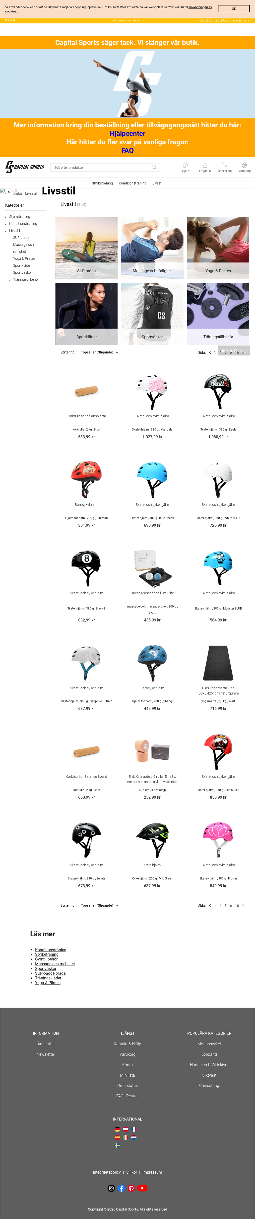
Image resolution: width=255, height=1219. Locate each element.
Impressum (152, 1172)
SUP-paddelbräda (50, 973)
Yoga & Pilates (24, 259)
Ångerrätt (46, 1044)
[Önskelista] (224, 166)
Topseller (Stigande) (97, 352)
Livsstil (31, 193)
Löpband (209, 1054)
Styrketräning (19, 217)
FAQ (127, 150)
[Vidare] (243, 905)
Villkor (131, 1172)
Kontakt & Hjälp (127, 1044)
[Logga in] (204, 166)
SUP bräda (21, 238)
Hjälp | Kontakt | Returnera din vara (224, 20)
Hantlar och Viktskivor (209, 1064)
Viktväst (209, 1075)
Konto (127, 1064)
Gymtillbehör (46, 959)
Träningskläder (48, 978)
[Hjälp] (185, 166)
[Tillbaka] (210, 352)
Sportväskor (22, 272)
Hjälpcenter (128, 133)
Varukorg (127, 1054)
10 (237, 906)
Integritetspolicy (107, 1172)
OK (234, 8)
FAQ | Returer (127, 1096)
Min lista (127, 1075)
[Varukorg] (244, 166)
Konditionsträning (23, 224)
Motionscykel (209, 1044)
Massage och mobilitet (55, 963)
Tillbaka (15, 193)
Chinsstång (209, 1085)
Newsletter (46, 1054)
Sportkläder (22, 265)
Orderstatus (127, 1085)
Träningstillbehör (26, 279)
